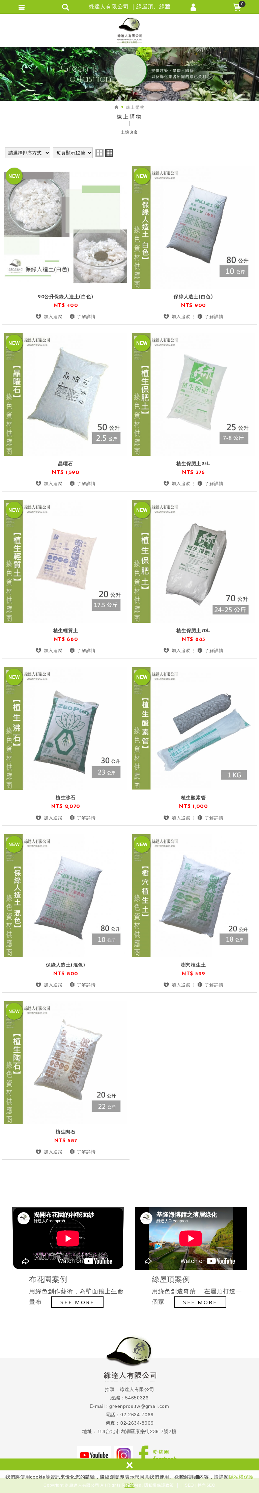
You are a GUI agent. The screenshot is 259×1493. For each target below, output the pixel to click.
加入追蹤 (53, 316)
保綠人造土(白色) (193, 300)
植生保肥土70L (193, 634)
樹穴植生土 (193, 968)
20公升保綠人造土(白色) (65, 300)
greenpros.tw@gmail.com (139, 1406)
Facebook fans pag (158, 1454)
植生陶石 (65, 1135)
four (109, 153)
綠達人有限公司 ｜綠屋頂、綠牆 (129, 30)
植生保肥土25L (193, 467)
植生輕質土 (65, 634)
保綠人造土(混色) (65, 968)
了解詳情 (86, 316)
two (99, 153)
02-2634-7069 (136, 1414)
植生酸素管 (193, 801)
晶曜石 (65, 467)
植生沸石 (65, 801)
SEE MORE (77, 1302)
